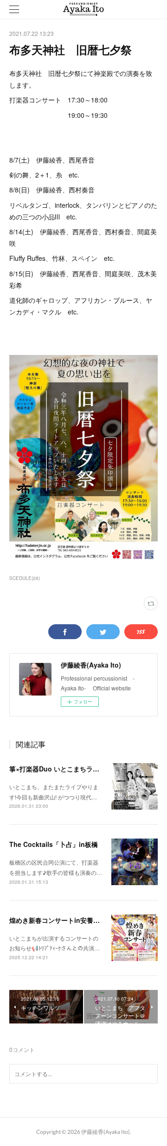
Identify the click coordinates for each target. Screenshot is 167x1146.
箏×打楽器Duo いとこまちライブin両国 (67, 768)
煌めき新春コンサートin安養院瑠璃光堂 (67, 920)
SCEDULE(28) (24, 578)
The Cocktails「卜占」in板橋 (53, 844)
